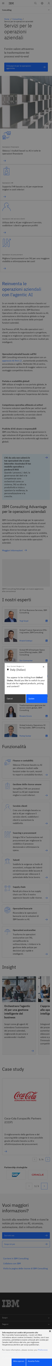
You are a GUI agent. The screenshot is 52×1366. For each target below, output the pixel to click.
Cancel (10, 698)
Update (31, 698)
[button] (50, 1331)
